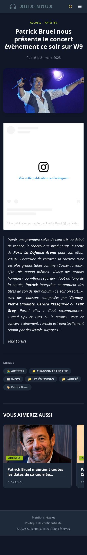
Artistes (51, 22)
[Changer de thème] (70, 6)
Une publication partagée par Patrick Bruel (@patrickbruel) (45, 223)
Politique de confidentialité (43, 523)
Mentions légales (43, 517)
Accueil (35, 22)
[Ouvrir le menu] (80, 6)
